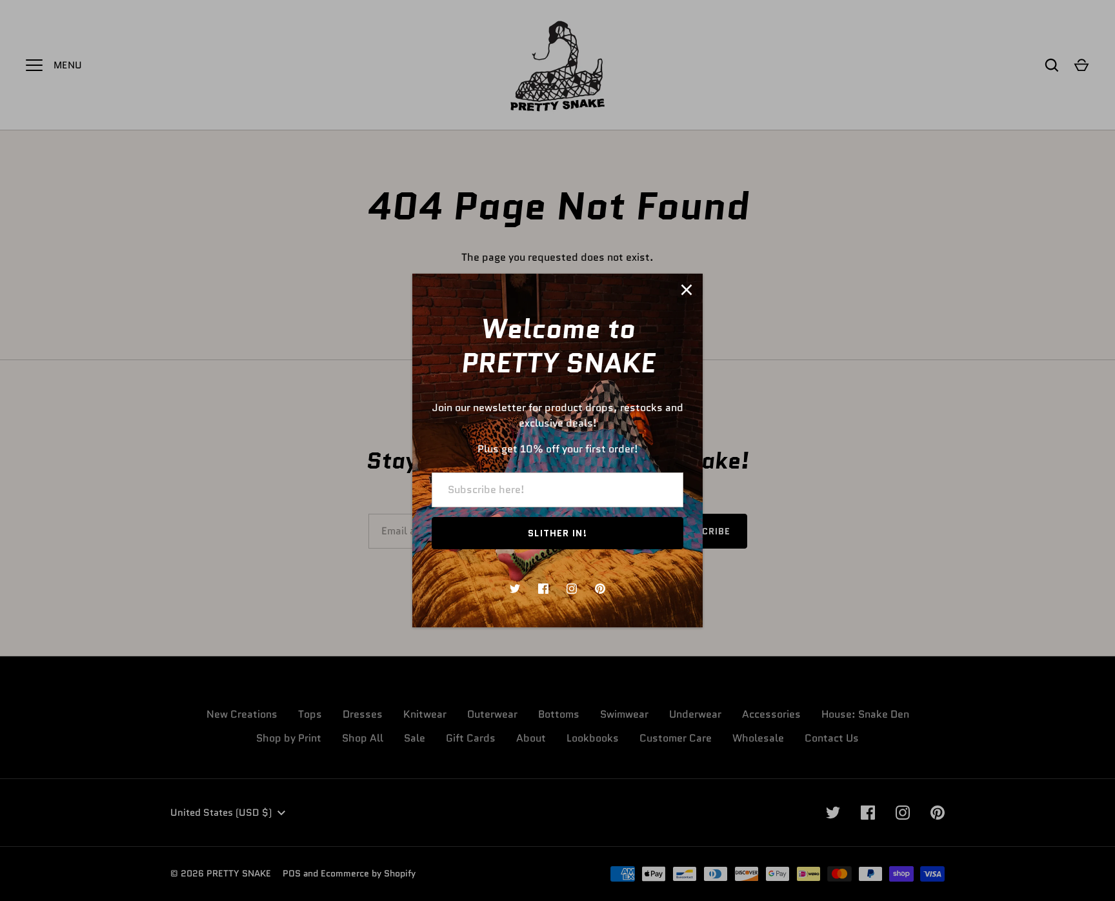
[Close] (686, 290)
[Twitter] (515, 588)
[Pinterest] (600, 588)
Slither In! (557, 533)
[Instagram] (572, 588)
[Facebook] (543, 588)
